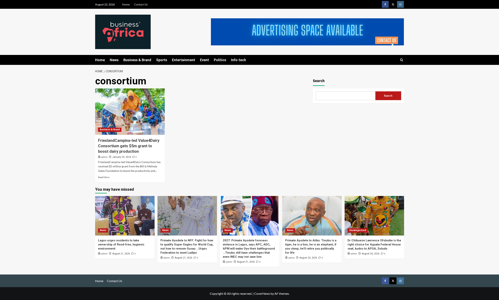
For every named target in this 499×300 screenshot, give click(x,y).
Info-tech (238, 60)
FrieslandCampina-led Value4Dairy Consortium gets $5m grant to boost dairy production (128, 146)
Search (319, 81)
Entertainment (183, 60)
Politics (220, 60)
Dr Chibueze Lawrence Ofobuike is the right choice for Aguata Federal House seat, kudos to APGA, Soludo (374, 244)
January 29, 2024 (121, 157)
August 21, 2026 (121, 253)
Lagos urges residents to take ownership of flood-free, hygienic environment (121, 244)
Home (126, 4)
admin (104, 157)
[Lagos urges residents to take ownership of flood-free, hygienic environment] (125, 216)
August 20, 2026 (308, 257)
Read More (103, 177)
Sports (161, 60)
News (114, 60)
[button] (401, 59)
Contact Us (141, 4)
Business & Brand (137, 60)
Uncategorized (357, 230)
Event (204, 60)
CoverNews (262, 293)
